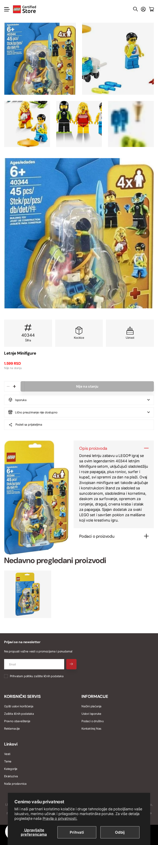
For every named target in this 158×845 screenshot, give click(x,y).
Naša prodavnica (15, 783)
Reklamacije (12, 728)
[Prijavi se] (143, 9)
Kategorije (10, 768)
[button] (144, 233)
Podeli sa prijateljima (28, 424)
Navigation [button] (6, 9)
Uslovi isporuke (91, 713)
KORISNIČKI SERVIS (22, 696)
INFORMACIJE (94, 696)
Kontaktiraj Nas (91, 728)
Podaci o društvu (92, 721)
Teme (7, 761)
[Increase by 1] (14, 386)
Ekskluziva (11, 776)
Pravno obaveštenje (17, 721)
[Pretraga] (135, 9)
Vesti (7, 754)
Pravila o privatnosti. (60, 818)
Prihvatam (37, 676)
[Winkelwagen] (151, 9)
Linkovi (10, 744)
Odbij (120, 832)
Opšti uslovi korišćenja (18, 706)
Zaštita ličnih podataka (19, 713)
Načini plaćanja (91, 706)
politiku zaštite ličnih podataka (44, 676)
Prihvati (77, 832)
